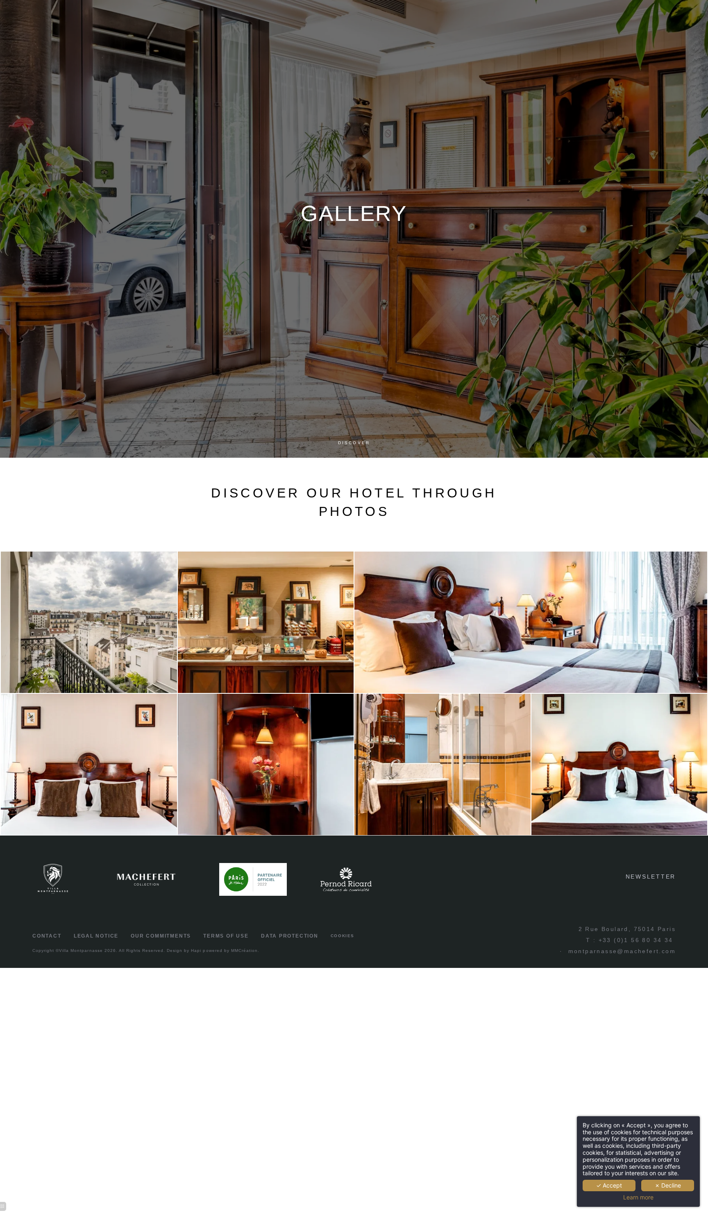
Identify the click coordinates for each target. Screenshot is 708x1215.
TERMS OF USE (225, 936)
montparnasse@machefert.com (622, 951)
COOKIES (342, 935)
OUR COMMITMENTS (161, 936)
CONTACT (46, 936)
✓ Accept (609, 1185)
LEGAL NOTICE (96, 936)
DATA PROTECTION (289, 936)
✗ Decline (668, 1185)
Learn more (638, 1197)
